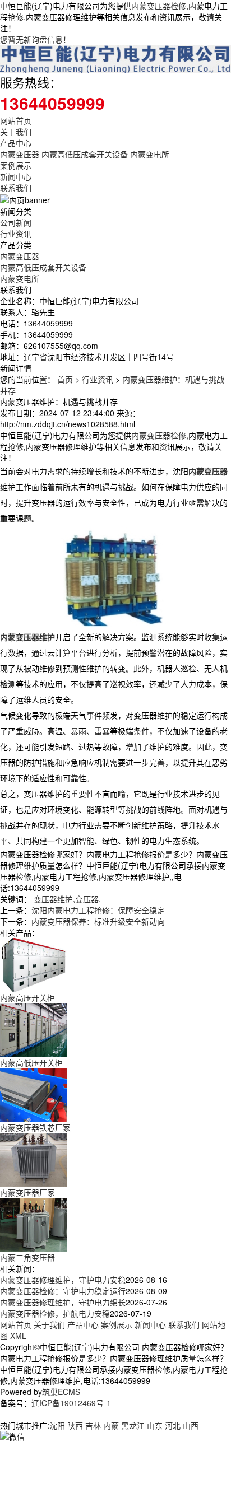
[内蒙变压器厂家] (33, 1158)
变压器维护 (53, 898)
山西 (190, 1425)
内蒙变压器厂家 (27, 1192)
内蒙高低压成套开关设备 (84, 154)
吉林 (93, 1425)
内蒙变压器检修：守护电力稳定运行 (63, 1290)
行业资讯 (15, 233)
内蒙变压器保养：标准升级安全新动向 (98, 921)
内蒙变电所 (149, 154)
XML (18, 1335)
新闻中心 (15, 176)
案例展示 (15, 165)
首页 (65, 379)
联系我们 (15, 187)
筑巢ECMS (61, 1391)
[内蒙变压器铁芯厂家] (33, 1093)
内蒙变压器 (19, 154)
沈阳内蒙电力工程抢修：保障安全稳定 (98, 910)
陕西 (75, 1425)
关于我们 (15, 131)
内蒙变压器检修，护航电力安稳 (55, 1313)
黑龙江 (133, 1425)
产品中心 (15, 142)
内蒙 (111, 1425)
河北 (173, 1425)
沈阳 (57, 1425)
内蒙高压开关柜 (27, 997)
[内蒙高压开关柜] (33, 963)
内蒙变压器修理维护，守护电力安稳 (63, 1279)
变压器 (87, 898)
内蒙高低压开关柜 (31, 1062)
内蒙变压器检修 (158, 5)
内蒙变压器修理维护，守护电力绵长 (63, 1302)
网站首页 (15, 120)
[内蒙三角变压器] (33, 1223)
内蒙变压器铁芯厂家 (35, 1127)
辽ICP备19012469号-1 (71, 1402)
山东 (155, 1425)
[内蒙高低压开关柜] (33, 1028)
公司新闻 (15, 222)
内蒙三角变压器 (27, 1257)
